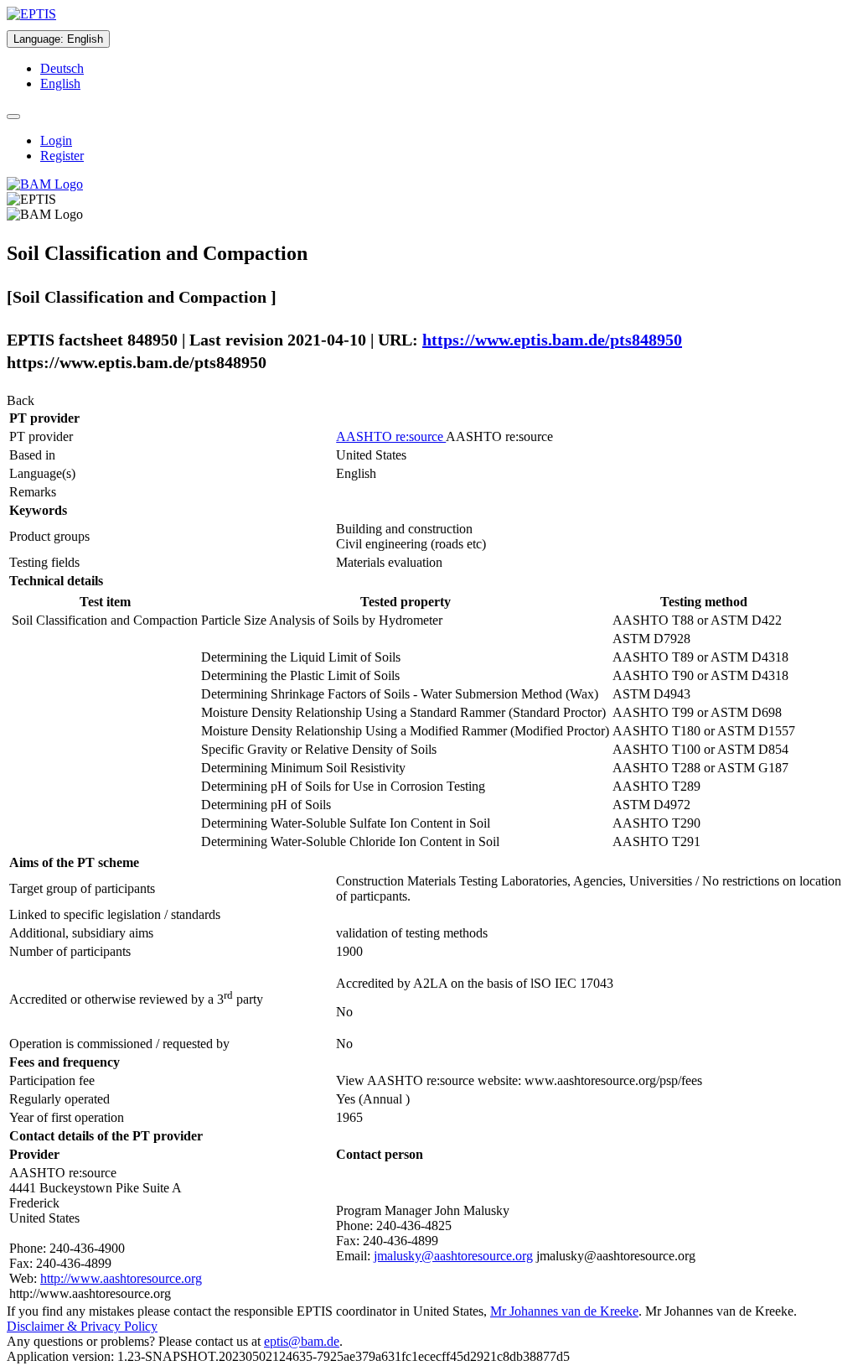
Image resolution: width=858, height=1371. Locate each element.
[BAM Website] (45, 184)
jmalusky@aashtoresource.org (453, 1256)
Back (20, 400)
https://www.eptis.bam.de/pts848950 (552, 339)
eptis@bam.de (301, 1341)
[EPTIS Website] (31, 14)
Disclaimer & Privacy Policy (82, 1326)
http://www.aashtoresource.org (121, 1278)
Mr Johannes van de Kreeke (564, 1311)
